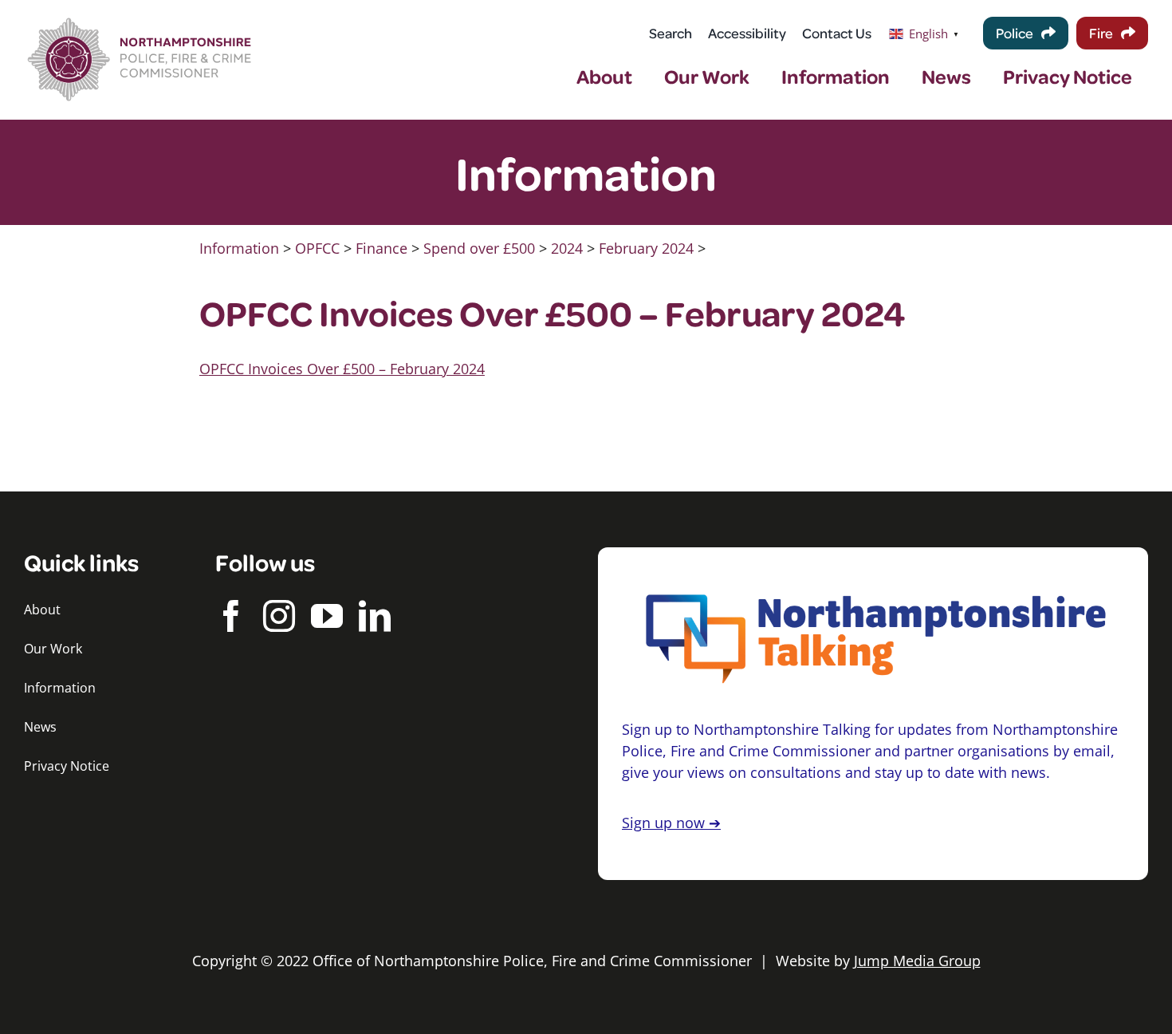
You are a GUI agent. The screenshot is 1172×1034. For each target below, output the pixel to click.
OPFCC (317, 248)
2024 (567, 248)
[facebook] (231, 616)
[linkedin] (375, 616)
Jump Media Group (917, 960)
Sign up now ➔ (671, 822)
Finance (381, 248)
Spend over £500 (479, 248)
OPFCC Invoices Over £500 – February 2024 (342, 368)
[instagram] (279, 616)
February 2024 (646, 248)
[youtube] (327, 616)
